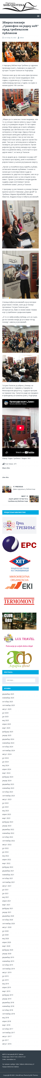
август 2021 (6, 886)
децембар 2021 (8, 871)
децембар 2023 (8, 784)
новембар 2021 (8, 875)
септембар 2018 (8, 1014)
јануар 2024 (6, 780)
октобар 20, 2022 (10, 38)
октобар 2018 (7, 1010)
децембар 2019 (8, 957)
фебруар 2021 (7, 908)
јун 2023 (5, 807)
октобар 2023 (7, 792)
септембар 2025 (8, 705)
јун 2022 (5, 852)
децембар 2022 (8, 829)
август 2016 (6, 1044)
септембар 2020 (8, 923)
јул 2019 (5, 976)
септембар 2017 (8, 1032)
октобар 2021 (7, 878)
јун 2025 (5, 716)
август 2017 (6, 1036)
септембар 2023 (8, 796)
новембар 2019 (8, 961)
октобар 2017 (7, 1029)
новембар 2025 (8, 698)
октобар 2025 (7, 701)
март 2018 (6, 1025)
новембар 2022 (8, 833)
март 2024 (6, 773)
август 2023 (6, 799)
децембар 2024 (8, 739)
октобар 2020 (7, 920)
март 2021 (6, 905)
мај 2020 (5, 938)
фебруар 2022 (7, 867)
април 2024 (6, 769)
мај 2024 (5, 765)
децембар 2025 (8, 694)
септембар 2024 (8, 750)
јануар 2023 (6, 826)
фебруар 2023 (7, 822)
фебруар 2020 (7, 950)
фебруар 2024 (7, 777)
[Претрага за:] (20, 680)
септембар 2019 (8, 969)
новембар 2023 (8, 788)
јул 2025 (5, 713)
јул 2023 (5, 803)
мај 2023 (5, 811)
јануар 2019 (6, 999)
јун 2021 (5, 893)
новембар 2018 (8, 1006)
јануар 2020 (6, 954)
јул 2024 (5, 758)
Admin (22, 38)
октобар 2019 (7, 965)
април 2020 (6, 942)
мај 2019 (5, 984)
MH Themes (34, 1075)
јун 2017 (5, 1040)
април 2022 (6, 859)
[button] (37, 16)
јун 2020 (5, 935)
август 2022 (6, 844)
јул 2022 (5, 848)
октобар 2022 (7, 837)
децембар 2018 (8, 1002)
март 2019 (6, 991)
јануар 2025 (6, 735)
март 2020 (6, 946)
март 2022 (6, 863)
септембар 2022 (8, 841)
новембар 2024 (8, 743)
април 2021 (6, 901)
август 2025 (6, 709)
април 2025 (6, 724)
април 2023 (6, 814)
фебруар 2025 (7, 732)
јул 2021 (5, 890)
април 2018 (6, 1021)
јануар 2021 (6, 912)
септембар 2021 (8, 882)
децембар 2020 (8, 916)
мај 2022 (5, 856)
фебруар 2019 (7, 995)
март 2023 (6, 818)
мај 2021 (5, 897)
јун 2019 (5, 980)
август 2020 (6, 927)
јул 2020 (5, 931)
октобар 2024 (7, 747)
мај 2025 (5, 720)
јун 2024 (5, 762)
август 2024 (6, 754)
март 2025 (6, 728)
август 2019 (6, 972)
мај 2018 (5, 1017)
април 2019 (6, 987)
